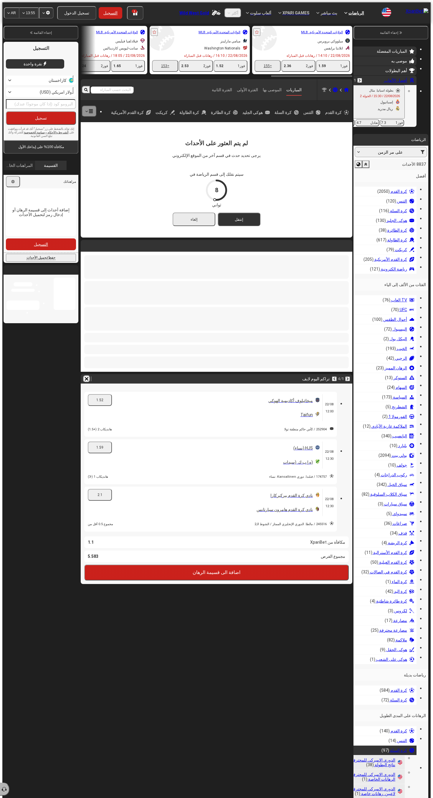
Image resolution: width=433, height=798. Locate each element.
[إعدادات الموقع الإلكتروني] (46, 13)
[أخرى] (89, 111)
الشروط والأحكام (58, 132)
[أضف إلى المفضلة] (256, 32)
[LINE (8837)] (346, 90)
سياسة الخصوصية (34, 132)
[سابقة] (359, 80)
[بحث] (86, 90)
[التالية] (334, 378)
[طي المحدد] (365, 164)
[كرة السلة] (335, 90)
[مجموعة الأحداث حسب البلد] (358, 164)
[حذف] (86, 378)
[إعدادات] (13, 181)
